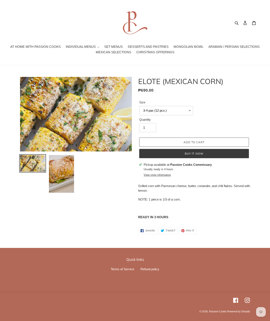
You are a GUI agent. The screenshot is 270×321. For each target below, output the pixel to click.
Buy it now (194, 153)
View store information (157, 175)
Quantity (145, 119)
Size (142, 102)
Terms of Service (122, 269)
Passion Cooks (218, 311)
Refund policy (149, 269)
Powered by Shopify (238, 311)
